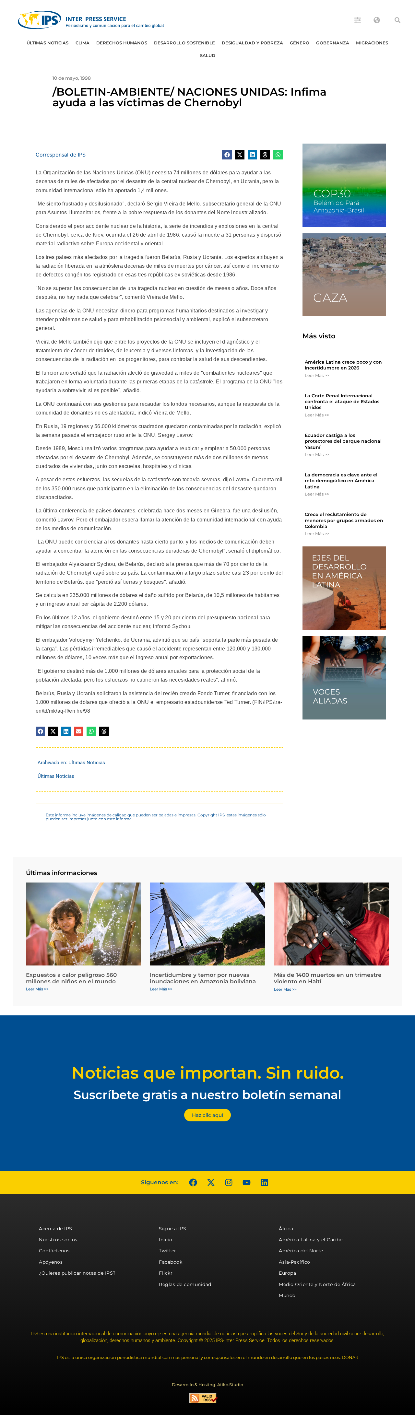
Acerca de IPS (55, 1229)
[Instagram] (228, 1183)
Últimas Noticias (48, 42)
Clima (83, 42)
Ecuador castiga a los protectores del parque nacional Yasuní (343, 441)
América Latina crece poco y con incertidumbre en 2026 (343, 365)
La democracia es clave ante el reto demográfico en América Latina (341, 480)
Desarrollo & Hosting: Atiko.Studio (207, 1384)
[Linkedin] (264, 1183)
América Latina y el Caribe (310, 1240)
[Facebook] (193, 1183)
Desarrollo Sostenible (184, 42)
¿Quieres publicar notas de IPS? (77, 1273)
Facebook (170, 1262)
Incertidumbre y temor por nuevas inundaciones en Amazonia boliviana (203, 978)
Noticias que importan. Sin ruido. (208, 1073)
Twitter (167, 1251)
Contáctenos (54, 1251)
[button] (397, 20)
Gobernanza (332, 42)
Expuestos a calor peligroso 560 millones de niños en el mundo (71, 978)
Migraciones (372, 42)
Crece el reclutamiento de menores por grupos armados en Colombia (344, 520)
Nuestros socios (58, 1240)
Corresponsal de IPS (61, 154)
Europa (287, 1273)
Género (300, 42)
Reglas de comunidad (185, 1284)
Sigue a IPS (172, 1229)
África (286, 1229)
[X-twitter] (211, 1183)
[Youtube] (246, 1183)
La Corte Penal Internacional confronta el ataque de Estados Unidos (342, 401)
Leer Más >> (317, 375)
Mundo (287, 1295)
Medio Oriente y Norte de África (317, 1284)
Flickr (165, 1273)
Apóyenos (51, 1262)
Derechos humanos (121, 42)
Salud (208, 55)
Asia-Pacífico (294, 1262)
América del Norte (301, 1251)
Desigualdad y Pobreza (252, 42)
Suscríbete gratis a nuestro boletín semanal (207, 1094)
